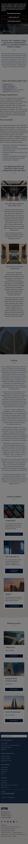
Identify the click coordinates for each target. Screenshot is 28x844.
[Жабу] (26, 1)
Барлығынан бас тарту (14, 17)
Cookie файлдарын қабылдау (14, 21)
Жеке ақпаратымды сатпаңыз (14, 13)
